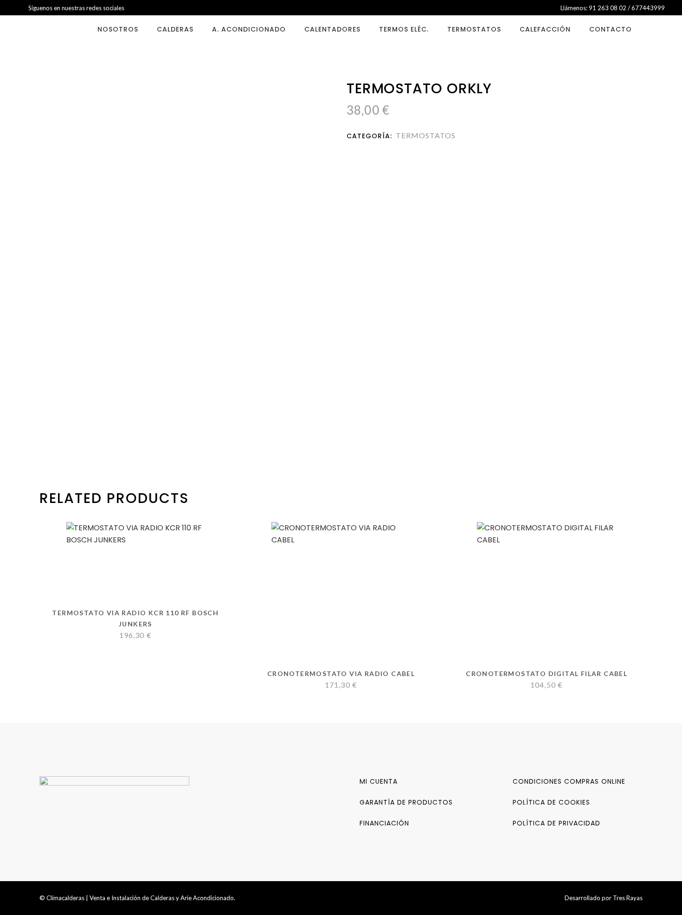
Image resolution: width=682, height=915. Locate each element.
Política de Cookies (551, 802)
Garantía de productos (406, 802)
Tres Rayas (628, 898)
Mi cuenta (379, 781)
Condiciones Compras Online (569, 781)
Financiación (384, 823)
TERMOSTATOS (426, 135)
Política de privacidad (556, 823)
